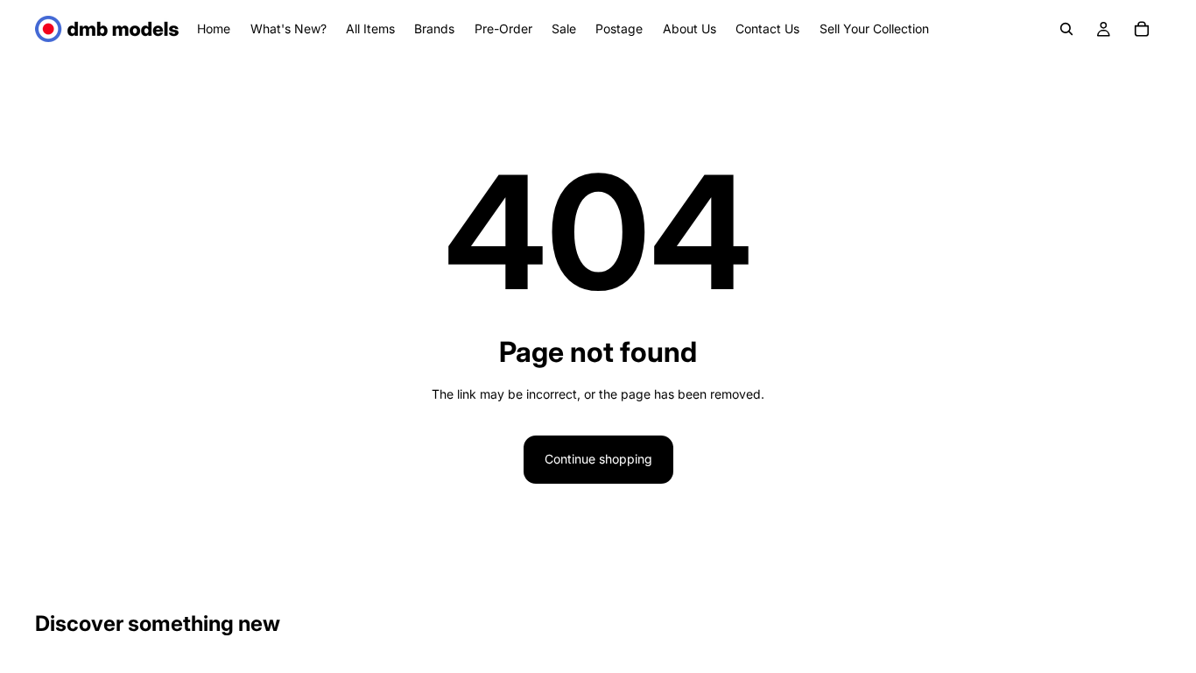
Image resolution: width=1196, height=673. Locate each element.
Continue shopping (598, 458)
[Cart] (1141, 29)
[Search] (1066, 29)
